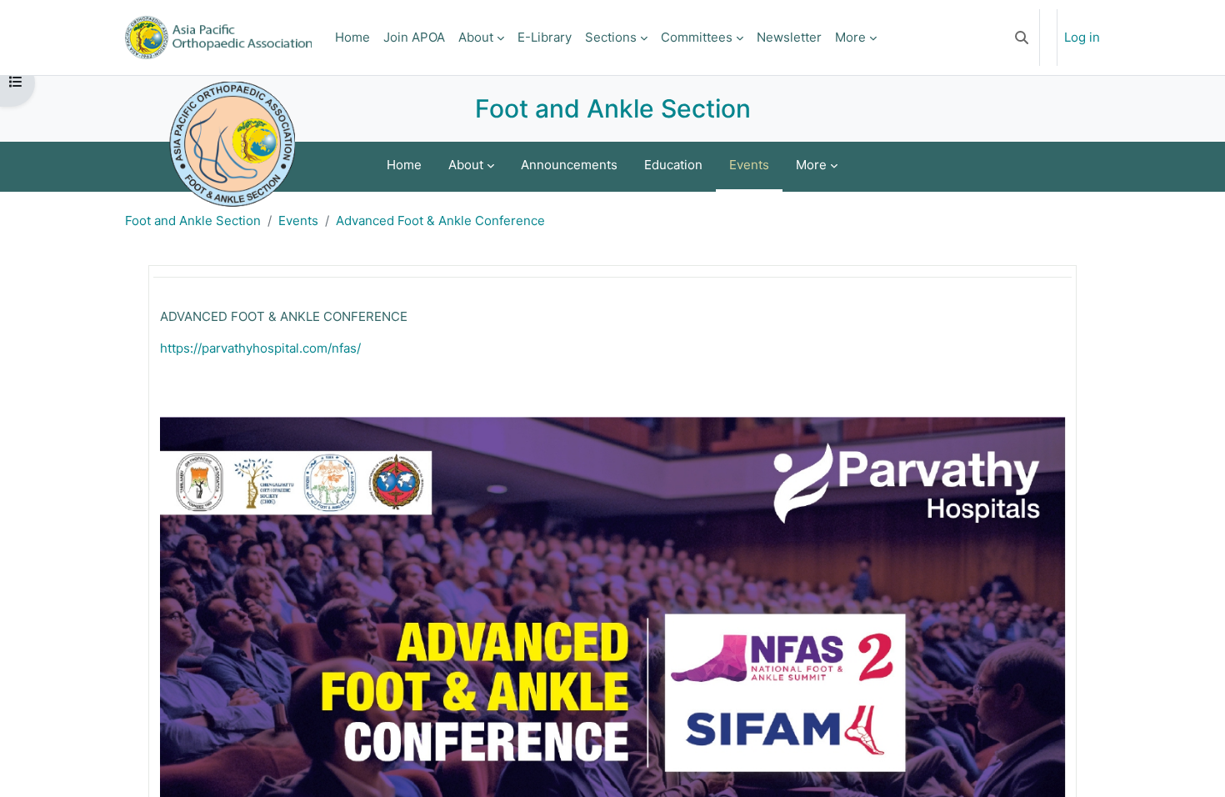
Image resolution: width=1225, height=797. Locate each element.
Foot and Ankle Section (193, 220)
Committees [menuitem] (696, 37)
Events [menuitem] (749, 165)
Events (298, 220)
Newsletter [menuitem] (789, 37)
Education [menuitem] (673, 165)
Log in (1082, 37)
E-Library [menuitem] (545, 37)
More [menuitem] (850, 37)
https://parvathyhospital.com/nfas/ (260, 348)
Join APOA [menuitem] (414, 37)
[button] (1022, 37)
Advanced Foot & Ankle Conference (440, 220)
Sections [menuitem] (611, 37)
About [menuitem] (475, 37)
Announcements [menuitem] (569, 165)
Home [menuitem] (352, 37)
